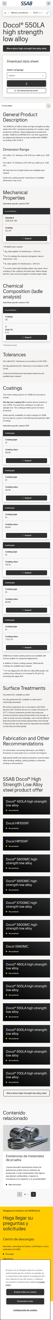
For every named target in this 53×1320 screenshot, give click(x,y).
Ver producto (14, 810)
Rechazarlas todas (25, 1301)
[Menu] (48, 3)
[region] (25, 1290)
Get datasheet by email (27, 90)
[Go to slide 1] (25, 1194)
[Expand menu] (48, 105)
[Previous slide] (19, 1194)
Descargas (10, 1254)
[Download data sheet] (26, 83)
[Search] (4, 3)
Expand (28, 238)
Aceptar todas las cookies (25, 1292)
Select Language (15, 70)
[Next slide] (33, 1194)
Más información (15, 1185)
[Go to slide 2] (27, 1194)
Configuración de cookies (25, 1310)
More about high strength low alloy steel (26, 48)
